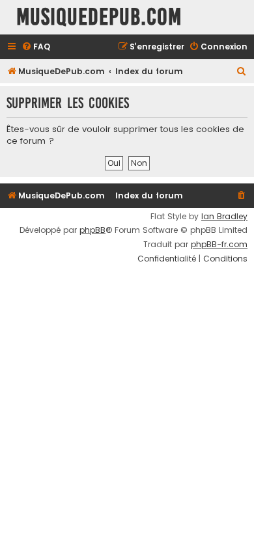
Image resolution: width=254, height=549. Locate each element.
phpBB (92, 230)
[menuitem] (35, 47)
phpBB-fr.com (219, 244)
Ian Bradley (224, 216)
